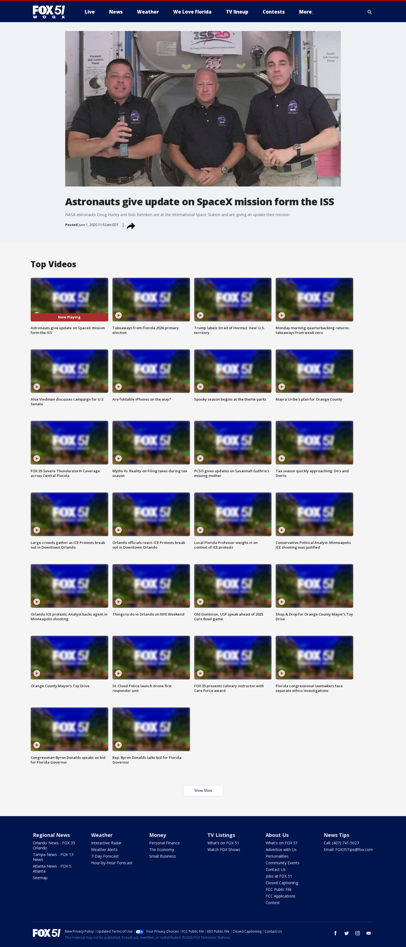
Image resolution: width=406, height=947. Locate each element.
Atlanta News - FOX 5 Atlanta (52, 868)
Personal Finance (164, 842)
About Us (277, 835)
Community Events (282, 862)
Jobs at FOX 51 (279, 876)
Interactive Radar (106, 842)
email (368, 933)
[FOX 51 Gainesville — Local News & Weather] (51, 12)
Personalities (277, 856)
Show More (203, 790)
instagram (357, 933)
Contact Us (276, 869)
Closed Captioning (282, 882)
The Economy (161, 849)
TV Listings (221, 835)
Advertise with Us (281, 849)
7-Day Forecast (105, 856)
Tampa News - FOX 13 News (53, 857)
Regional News (51, 835)
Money (157, 835)
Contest (273, 902)
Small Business (162, 856)
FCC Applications (281, 896)
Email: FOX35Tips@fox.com (348, 849)
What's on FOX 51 (282, 842)
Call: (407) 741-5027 (341, 842)
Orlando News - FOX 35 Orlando (54, 845)
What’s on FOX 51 (223, 842)
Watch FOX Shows (223, 849)
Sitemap (40, 877)
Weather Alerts (104, 849)
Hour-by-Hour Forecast (112, 862)
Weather (102, 835)
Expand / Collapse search (370, 12)
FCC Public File (279, 889)
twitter (346, 933)
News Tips (336, 835)
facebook (335, 933)
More (305, 12)
